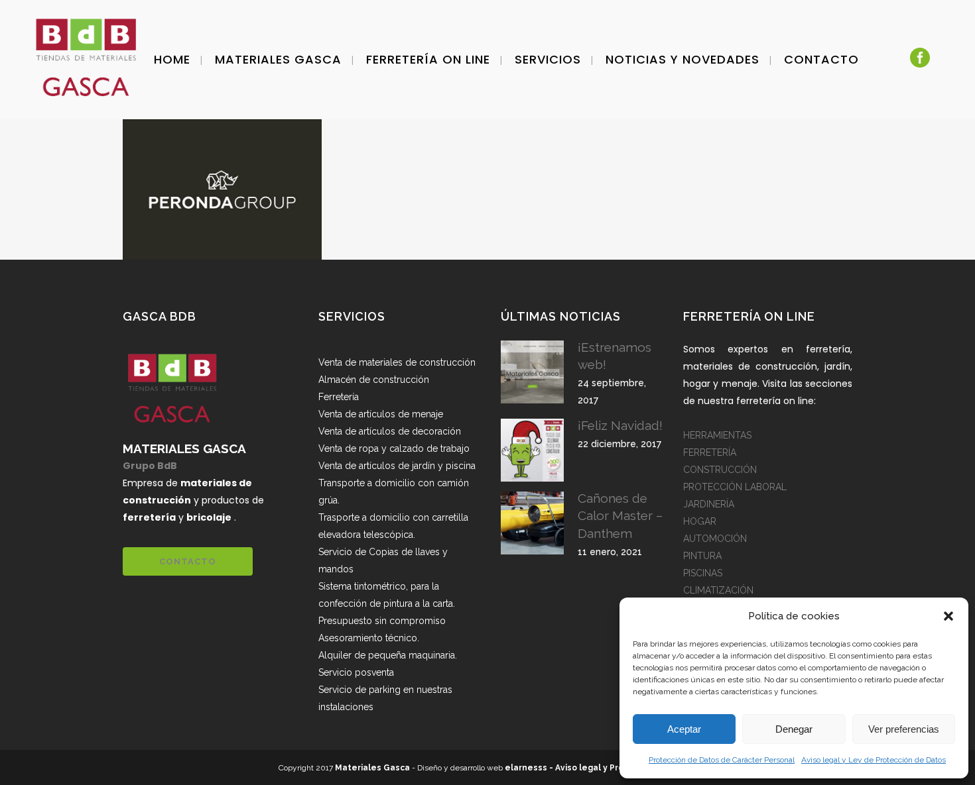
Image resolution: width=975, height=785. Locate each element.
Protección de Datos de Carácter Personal (722, 759)
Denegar (793, 729)
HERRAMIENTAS (717, 435)
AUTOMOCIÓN (715, 538)
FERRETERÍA (709, 452)
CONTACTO (187, 561)
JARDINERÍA (708, 504)
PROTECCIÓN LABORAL (735, 487)
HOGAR (699, 521)
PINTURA (702, 555)
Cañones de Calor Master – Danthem (620, 515)
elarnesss (526, 767)
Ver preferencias (903, 729)
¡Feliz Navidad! (620, 425)
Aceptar (684, 729)
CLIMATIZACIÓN (718, 590)
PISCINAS (702, 573)
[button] (948, 616)
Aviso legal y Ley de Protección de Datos (873, 759)
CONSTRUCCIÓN (720, 469)
